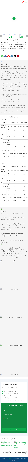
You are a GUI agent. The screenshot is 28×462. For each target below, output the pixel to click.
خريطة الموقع (9, 458)
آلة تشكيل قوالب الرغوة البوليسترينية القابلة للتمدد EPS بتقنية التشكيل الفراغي (21, 453)
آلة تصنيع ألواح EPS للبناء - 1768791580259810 (7, 453)
